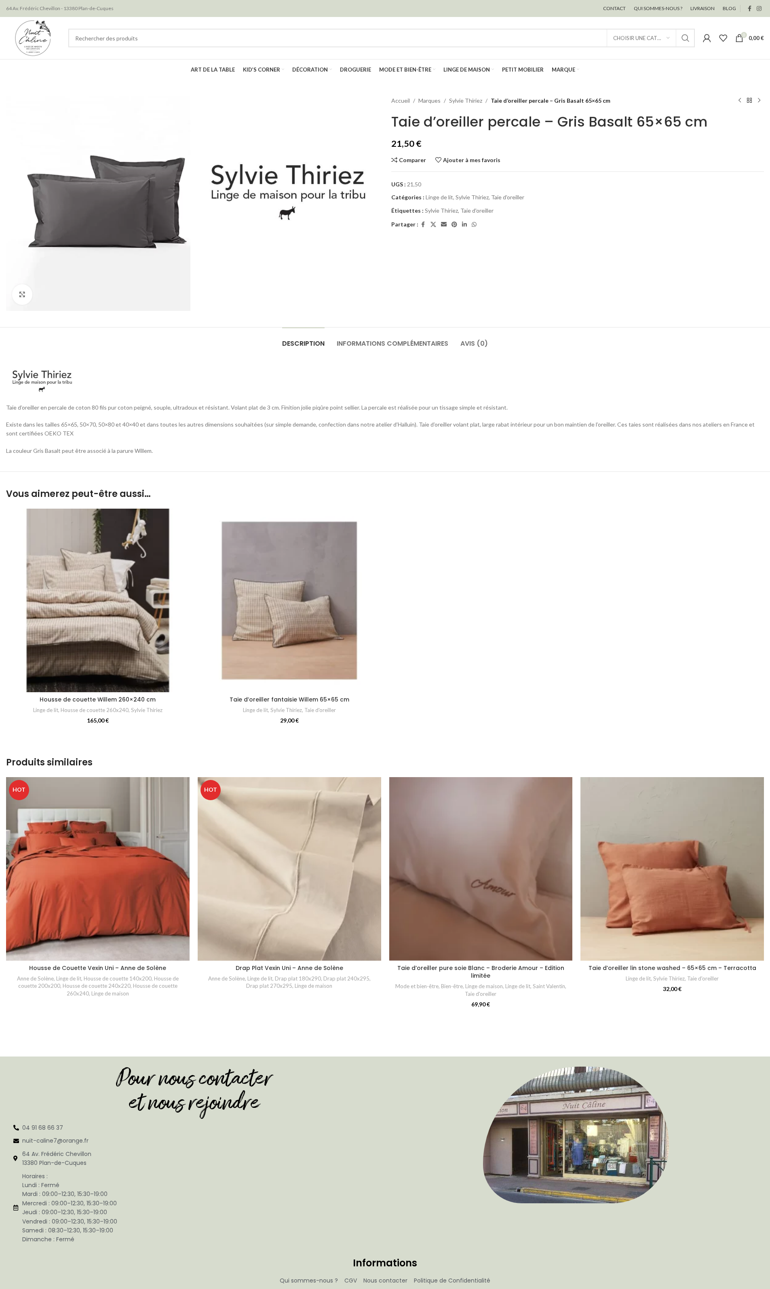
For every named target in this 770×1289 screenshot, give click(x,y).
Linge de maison (110, 993)
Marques (429, 100)
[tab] (303, 339)
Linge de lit (439, 197)
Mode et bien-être (417, 986)
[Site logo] (33, 37)
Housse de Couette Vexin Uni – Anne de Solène (97, 968)
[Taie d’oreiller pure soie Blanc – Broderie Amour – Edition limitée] (481, 869)
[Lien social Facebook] (749, 8)
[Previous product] (740, 101)
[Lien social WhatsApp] (474, 224)
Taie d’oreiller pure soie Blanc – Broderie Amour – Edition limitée (480, 972)
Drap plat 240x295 (346, 978)
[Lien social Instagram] (759, 8)
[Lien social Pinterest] (454, 224)
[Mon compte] (707, 38)
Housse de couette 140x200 (118, 978)
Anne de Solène (35, 978)
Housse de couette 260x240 (95, 710)
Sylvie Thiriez (465, 100)
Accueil (400, 100)
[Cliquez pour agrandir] (22, 294)
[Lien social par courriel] (444, 224)
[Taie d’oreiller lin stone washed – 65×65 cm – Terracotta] (672, 869)
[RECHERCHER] (685, 38)
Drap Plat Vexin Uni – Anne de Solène (289, 968)
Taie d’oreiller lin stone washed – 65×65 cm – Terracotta (672, 968)
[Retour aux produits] (749, 101)
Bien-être (452, 986)
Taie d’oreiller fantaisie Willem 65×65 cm (289, 699)
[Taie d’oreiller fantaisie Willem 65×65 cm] (289, 600)
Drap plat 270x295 (269, 986)
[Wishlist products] (723, 38)
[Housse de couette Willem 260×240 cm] (98, 600)
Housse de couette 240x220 (97, 986)
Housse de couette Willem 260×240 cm (98, 699)
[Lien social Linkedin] (464, 224)
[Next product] (759, 101)
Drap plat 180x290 (298, 978)
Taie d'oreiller (507, 197)
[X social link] (433, 224)
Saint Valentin (549, 986)
